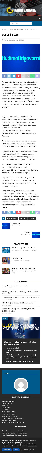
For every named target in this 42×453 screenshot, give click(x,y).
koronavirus (12, 218)
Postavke (25, 449)
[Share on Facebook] (4, 76)
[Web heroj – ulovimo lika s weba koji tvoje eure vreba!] (21, 337)
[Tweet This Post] (9, 76)
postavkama (32, 446)
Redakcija (21, 40)
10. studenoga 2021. (18, 271)
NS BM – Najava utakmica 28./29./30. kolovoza (17, 303)
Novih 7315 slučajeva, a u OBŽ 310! (23, 269)
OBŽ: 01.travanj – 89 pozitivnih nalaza (24, 248)
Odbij (16, 449)
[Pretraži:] (21, 23)
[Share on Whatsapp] (32, 76)
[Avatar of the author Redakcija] (21, 390)
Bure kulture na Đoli (12, 348)
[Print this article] (27, 76)
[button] (39, 18)
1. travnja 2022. (17, 250)
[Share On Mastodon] (37, 76)
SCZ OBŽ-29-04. (17, 258)
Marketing (5, 420)
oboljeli (23, 218)
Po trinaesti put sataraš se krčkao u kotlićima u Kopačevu (21, 297)
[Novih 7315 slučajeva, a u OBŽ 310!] (6, 271)
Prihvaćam (7, 449)
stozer (32, 218)
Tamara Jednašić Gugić (30, 250)
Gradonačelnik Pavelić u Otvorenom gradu (19, 361)
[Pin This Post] (18, 76)
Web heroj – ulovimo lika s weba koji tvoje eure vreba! (20, 292)
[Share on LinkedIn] (13, 76)
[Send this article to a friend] (23, 76)
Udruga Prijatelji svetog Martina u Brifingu (16, 286)
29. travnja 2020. (17, 260)
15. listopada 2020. (9, 40)
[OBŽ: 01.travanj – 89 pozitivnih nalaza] (6, 250)
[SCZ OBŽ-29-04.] (6, 260)
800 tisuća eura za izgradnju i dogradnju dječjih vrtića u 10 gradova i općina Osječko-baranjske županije (21, 357)
